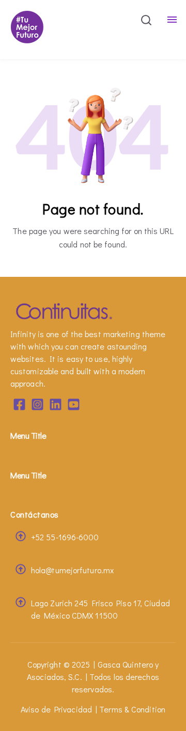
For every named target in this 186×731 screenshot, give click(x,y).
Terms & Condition (132, 709)
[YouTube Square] (73, 406)
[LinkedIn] (55, 406)
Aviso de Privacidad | (59, 709)
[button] (146, 22)
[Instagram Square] (37, 406)
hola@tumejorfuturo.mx (72, 569)
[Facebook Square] (19, 406)
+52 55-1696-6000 (65, 536)
